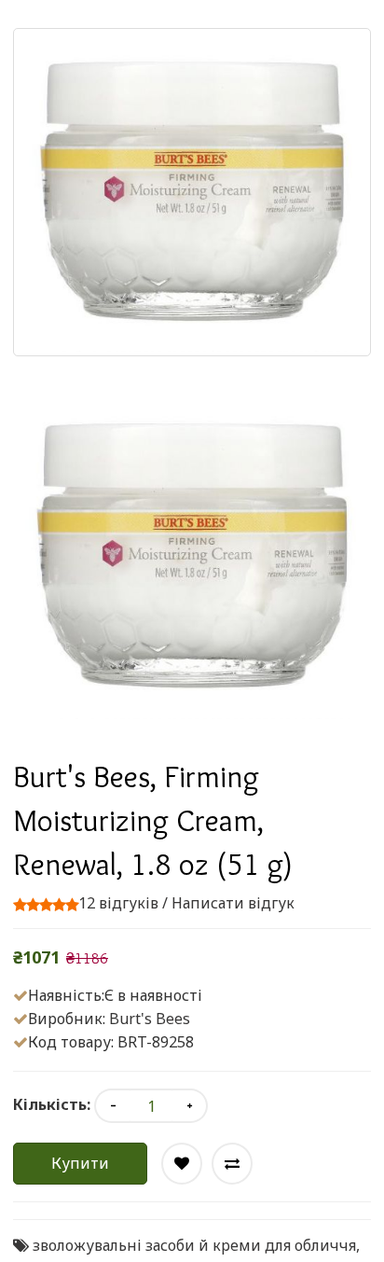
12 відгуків (118, 903)
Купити (80, 1163)
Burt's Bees (149, 1018)
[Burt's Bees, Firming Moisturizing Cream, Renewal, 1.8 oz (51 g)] (192, 556)
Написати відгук (233, 903)
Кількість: (51, 1104)
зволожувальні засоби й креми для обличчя (194, 1245)
